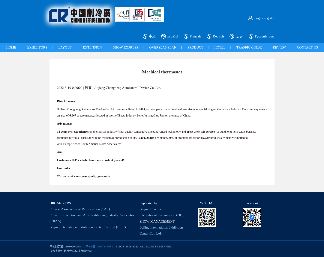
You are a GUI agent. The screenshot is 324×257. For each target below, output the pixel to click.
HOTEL (219, 47)
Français (195, 36)
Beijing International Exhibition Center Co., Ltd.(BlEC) (88, 227)
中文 (152, 36)
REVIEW (279, 47)
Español (172, 36)
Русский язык (264, 36)
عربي (239, 36)
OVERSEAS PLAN (162, 47)
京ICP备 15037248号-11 (100, 246)
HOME (11, 47)
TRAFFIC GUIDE (249, 47)
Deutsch (218, 36)
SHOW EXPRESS (125, 47)
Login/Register (264, 18)
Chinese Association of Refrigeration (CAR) (80, 209)
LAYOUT (65, 47)
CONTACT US (307, 47)
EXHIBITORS (37, 47)
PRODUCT (195, 47)
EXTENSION (92, 47)
